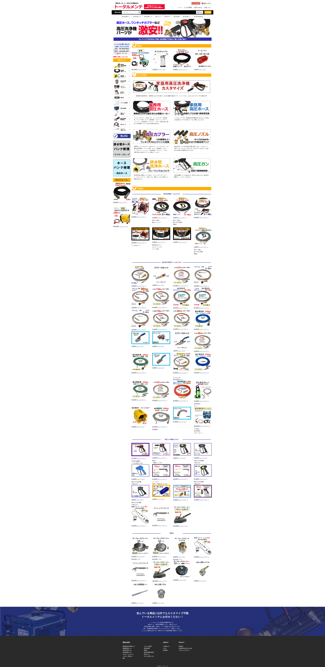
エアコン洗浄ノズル (149, 656)
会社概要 (165, 650)
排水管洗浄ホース (137, 16)
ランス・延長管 (148, 646)
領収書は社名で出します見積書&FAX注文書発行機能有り (154, 6)
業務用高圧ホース (127, 648)
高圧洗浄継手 (177, 16)
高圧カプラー (158, 16)
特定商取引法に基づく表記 (185, 648)
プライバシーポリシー (184, 650)
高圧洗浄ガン (168, 16)
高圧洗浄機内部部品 (198, 16)
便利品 (145, 650)
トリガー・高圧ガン (128, 656)
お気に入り (207, 7)
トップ (180, 7)
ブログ (164, 648)
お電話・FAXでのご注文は (122, 46)
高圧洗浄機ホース (126, 16)
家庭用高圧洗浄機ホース (129, 646)
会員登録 (208, 12)
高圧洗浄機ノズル (148, 16)
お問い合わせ (198, 7)
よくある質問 (188, 7)
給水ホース (146, 654)
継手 (124, 658)
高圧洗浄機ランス (187, 16)
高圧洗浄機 (146, 648)
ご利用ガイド (166, 646)
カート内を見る (196, 3)
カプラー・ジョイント (128, 654)
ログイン (199, 12)
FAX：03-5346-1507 (122, 51)
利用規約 (181, 646)
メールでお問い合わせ (121, 44)
